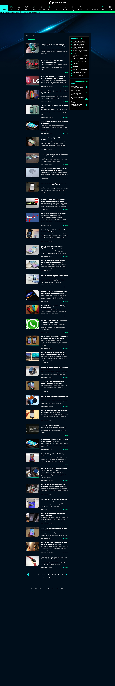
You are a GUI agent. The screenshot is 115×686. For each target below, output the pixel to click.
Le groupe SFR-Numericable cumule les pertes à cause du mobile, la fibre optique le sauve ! (53, 200)
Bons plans (42, 9)
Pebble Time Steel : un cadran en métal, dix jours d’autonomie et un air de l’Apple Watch (54, 558)
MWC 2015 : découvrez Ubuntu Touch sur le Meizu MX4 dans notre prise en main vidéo (54, 412)
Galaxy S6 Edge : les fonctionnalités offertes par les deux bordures (54, 529)
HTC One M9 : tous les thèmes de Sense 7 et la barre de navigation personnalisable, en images (53, 45)
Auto (26, 9)
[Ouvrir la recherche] (112, 2)
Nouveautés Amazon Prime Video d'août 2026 (80, 62)
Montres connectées (44, 377)
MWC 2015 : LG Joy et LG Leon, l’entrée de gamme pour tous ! (54, 455)
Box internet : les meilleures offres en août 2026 (80, 65)
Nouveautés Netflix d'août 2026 (80, 58)
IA (87, 9)
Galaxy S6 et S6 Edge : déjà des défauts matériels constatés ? (54, 139)
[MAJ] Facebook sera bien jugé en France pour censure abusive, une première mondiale (53, 215)
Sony (42, 509)
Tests (39, 12)
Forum (102, 9)
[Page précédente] (27, 574)
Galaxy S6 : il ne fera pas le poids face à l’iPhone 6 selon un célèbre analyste (54, 155)
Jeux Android (43, 435)
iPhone (22, 12)
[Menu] (2, 2)
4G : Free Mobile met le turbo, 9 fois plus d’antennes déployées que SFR (52, 61)
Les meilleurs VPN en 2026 (78, 75)
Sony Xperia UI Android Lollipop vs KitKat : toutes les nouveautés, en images (54, 500)
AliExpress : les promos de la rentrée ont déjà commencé (79, 42)
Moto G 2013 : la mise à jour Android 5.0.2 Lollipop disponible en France (54, 92)
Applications (18, 12)
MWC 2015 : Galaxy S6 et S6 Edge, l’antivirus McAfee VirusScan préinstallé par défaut (53, 262)
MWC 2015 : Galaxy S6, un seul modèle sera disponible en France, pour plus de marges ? (52, 247)
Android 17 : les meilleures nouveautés (78, 48)
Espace (34, 9)
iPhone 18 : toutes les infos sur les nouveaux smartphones (80, 51)
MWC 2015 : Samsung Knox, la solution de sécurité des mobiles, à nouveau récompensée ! (54, 276)
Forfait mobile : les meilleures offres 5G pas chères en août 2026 (80, 68)
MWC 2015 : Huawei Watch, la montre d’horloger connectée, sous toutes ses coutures (54, 469)
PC (11, 9)
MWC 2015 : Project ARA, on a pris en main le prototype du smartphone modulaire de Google (53, 486)
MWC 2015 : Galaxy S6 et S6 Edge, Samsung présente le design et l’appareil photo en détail (53, 354)
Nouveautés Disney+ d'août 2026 (80, 60)
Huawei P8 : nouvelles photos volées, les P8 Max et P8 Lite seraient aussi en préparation (54, 169)
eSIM (71, 10)
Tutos (49, 9)
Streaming (79, 9)
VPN (57, 9)
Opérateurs (26, 12)
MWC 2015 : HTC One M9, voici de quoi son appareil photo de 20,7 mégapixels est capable (54, 544)
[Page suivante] (66, 574)
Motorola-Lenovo (44, 101)
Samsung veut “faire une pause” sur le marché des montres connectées (54, 368)
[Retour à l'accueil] (57, 2)
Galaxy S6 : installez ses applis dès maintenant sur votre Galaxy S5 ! (54, 123)
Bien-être (110, 9)
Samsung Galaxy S (44, 133)
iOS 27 (74, 53)
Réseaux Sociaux (44, 225)
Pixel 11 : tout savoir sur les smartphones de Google (78, 45)
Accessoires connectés (10, 12)
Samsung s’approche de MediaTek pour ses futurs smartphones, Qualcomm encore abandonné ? (54, 292)
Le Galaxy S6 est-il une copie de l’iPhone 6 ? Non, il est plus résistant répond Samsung (54, 440)
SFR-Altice (43, 209)
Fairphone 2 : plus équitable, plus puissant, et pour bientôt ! (54, 106)
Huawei (42, 178)
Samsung (42, 301)
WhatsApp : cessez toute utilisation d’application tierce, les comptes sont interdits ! (54, 321)
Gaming (19, 9)
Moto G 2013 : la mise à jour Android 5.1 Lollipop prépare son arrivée (53, 307)
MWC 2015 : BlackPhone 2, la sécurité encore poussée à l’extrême (53, 515)
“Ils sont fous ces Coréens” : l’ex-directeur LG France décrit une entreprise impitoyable (53, 77)
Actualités (95, 9)
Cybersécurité (64, 9)
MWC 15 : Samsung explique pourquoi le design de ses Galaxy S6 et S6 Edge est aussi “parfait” (54, 337)
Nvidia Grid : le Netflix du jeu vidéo (50, 425)
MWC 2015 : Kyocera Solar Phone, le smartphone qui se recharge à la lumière (54, 231)
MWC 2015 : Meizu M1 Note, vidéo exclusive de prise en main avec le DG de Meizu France (53, 184)
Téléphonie (4, 9)
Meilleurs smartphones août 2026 (80, 74)
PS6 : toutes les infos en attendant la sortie (80, 56)
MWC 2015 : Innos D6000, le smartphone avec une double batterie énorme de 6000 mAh (54, 397)
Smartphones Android (33, 12)
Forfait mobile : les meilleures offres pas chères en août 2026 (79, 71)
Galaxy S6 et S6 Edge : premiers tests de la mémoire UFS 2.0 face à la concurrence (52, 383)
